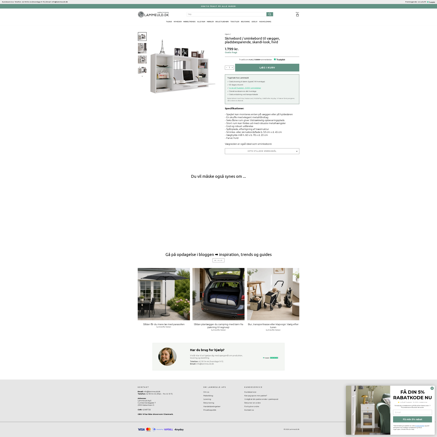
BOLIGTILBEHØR (222, 22)
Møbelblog (208, 396)
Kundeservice (250, 392)
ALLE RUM (201, 22)
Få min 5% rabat (412, 419)
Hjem (227, 34)
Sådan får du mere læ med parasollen (164, 324)
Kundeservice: (8, 2)
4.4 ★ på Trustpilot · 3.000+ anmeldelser (245, 88)
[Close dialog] (432, 388)
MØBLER (210, 22)
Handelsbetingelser (212, 406)
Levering (207, 399)
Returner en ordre (252, 403)
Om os (206, 392)
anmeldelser (266, 59)
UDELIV (254, 22)
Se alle (218, 260)
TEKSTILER (234, 22)
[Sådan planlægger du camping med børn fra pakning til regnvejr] (218, 294)
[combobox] (230, 14)
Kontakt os (249, 410)
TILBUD (169, 22)
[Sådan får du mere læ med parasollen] (164, 294)
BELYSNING (245, 22)
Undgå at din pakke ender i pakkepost (261, 399)
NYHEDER (178, 22)
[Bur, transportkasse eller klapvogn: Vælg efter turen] (273, 294)
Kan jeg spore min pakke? (255, 396)
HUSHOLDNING (265, 22)
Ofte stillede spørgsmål (262, 151)
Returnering (208, 403)
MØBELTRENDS (189, 22)
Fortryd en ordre (251, 406)
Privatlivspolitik (209, 410)
